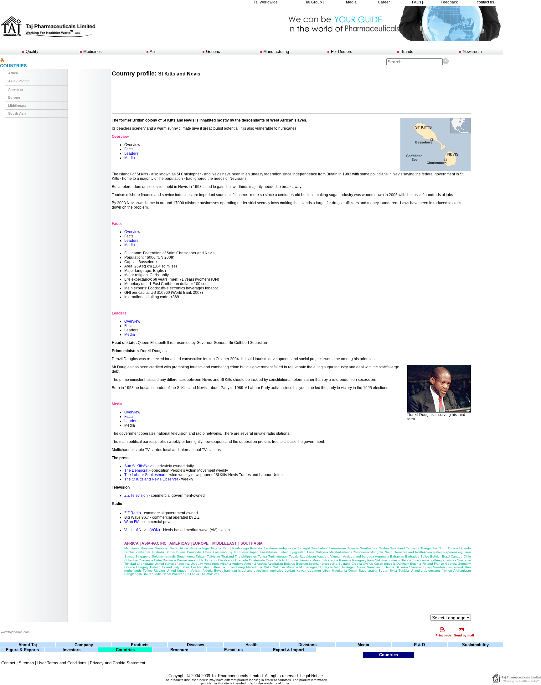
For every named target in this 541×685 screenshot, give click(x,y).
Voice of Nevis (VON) (142, 530)
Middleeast (17, 105)
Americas (15, 89)
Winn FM (131, 522)
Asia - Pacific (18, 81)
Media (129, 158)
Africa (13, 73)
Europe (14, 97)
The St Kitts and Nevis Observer (151, 479)
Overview (132, 232)
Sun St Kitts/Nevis (139, 466)
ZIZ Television (136, 495)
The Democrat (136, 470)
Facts (128, 149)
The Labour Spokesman (144, 475)
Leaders (131, 153)
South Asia (17, 113)
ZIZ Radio (132, 513)
